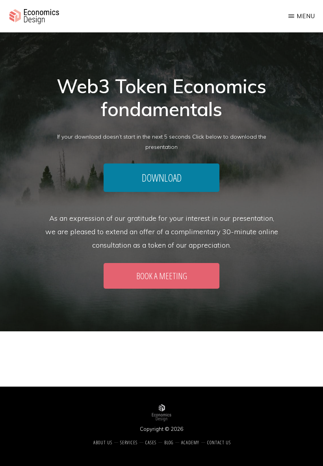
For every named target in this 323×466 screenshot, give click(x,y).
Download (162, 178)
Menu (306, 16)
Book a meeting (161, 276)
